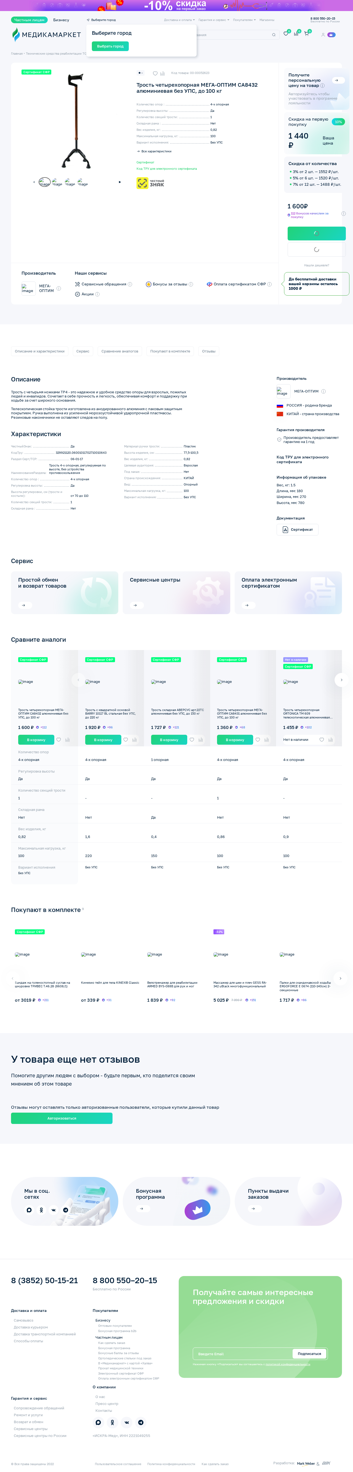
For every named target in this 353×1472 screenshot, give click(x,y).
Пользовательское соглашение (118, 1464)
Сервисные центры (155, 580)
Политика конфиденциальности (171, 1464)
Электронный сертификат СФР (121, 1373)
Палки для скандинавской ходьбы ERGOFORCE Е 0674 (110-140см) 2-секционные (305, 986)
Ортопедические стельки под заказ (124, 1358)
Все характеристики (156, 151)
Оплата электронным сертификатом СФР (128, 1378)
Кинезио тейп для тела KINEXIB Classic (110, 982)
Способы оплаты (28, 1341)
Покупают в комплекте (170, 351)
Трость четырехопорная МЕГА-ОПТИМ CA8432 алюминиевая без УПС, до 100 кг (43, 713)
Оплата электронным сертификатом (269, 583)
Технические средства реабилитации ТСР (57, 53)
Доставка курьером (31, 1327)
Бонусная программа (114, 1348)
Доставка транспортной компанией (45, 1334)
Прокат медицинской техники (120, 1368)
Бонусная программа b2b (117, 1331)
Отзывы (208, 351)
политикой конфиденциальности (288, 1364)
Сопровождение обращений (39, 1408)
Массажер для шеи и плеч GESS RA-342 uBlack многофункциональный (240, 984)
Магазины (267, 20)
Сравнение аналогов (119, 351)
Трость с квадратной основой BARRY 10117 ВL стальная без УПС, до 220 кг (110, 713)
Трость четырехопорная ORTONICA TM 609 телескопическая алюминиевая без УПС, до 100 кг (306, 715)
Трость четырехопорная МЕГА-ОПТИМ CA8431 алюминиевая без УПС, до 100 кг (242, 713)
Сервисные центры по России (40, 1435)
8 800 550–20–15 (125, 1280)
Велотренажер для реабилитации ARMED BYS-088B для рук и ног (172, 984)
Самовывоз (23, 1320)
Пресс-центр (106, 1403)
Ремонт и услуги (28, 1415)
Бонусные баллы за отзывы (118, 1353)
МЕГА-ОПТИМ (46, 288)
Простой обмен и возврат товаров (42, 583)
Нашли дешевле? (316, 265)
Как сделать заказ (111, 1342)
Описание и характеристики (40, 351)
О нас (100, 1396)
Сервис (82, 351)
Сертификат (145, 162)
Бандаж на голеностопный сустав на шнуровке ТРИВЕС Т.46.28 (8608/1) (42, 984)
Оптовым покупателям (115, 1325)
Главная (17, 53)
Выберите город (103, 20)
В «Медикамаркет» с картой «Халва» (125, 1363)
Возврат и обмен (28, 1422)
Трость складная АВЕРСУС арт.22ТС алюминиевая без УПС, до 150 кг (177, 711)
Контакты (103, 1410)
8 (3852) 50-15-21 (44, 1280)
